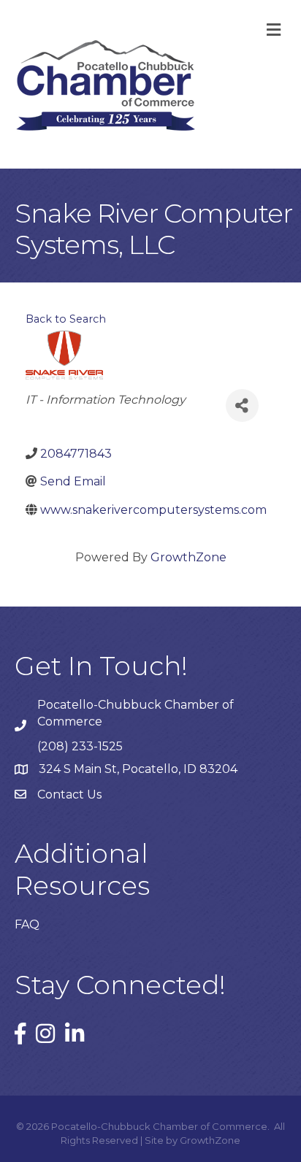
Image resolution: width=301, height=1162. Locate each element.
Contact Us (69, 794)
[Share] (242, 405)
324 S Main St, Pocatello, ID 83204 (138, 769)
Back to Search (66, 319)
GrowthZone (188, 557)
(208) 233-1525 (80, 746)
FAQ (27, 924)
